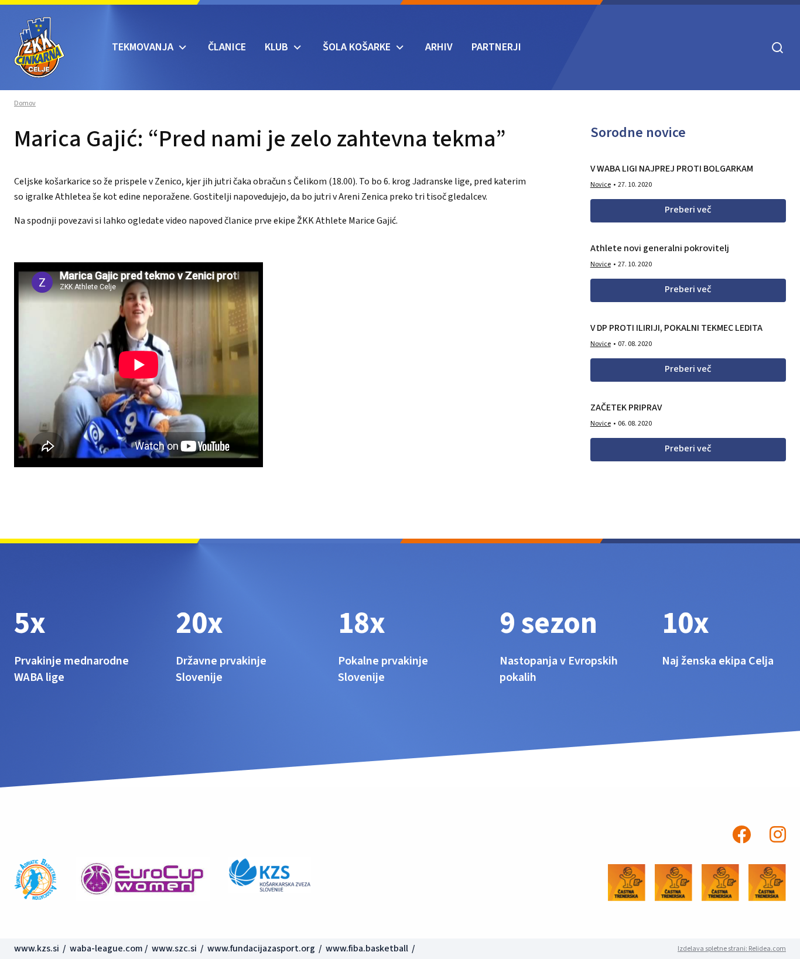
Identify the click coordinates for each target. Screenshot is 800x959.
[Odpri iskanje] (777, 47)
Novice (600, 185)
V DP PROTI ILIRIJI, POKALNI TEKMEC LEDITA (676, 327)
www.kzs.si (37, 948)
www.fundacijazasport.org (261, 948)
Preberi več (688, 209)
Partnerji (496, 47)
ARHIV (439, 47)
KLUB (276, 47)
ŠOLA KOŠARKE (357, 47)
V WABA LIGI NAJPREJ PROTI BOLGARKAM (671, 168)
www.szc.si (175, 948)
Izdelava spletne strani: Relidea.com (732, 949)
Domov (25, 103)
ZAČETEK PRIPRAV (626, 407)
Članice (227, 47)
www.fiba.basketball (367, 948)
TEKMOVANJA (142, 47)
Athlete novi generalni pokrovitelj (659, 248)
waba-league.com (106, 948)
